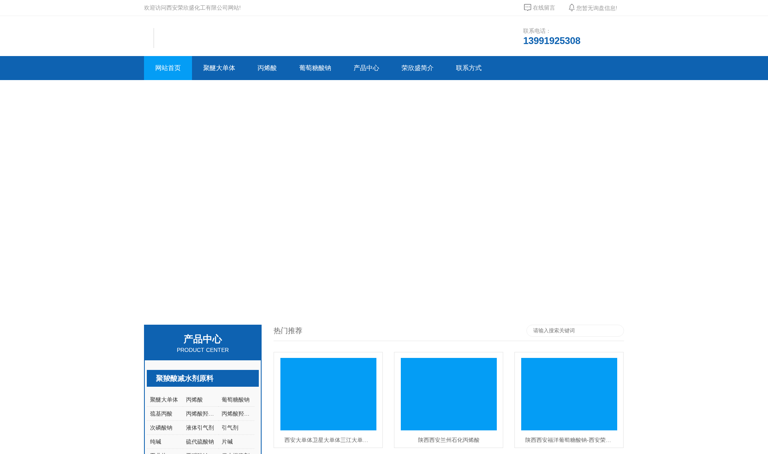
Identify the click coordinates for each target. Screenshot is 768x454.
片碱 (227, 441)
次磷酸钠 (161, 427)
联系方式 (469, 67)
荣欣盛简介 (418, 67)
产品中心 (366, 67)
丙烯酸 (267, 67)
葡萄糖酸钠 (315, 67)
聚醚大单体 (219, 67)
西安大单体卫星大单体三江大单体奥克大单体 (330, 439)
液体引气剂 (200, 427)
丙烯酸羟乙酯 (202, 413)
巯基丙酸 (161, 413)
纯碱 (155, 441)
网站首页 (168, 67)
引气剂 (230, 427)
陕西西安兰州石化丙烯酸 (449, 439)
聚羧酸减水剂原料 (185, 378)
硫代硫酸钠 (200, 441)
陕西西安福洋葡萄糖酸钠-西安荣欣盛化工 (571, 439)
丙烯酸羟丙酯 (238, 413)
